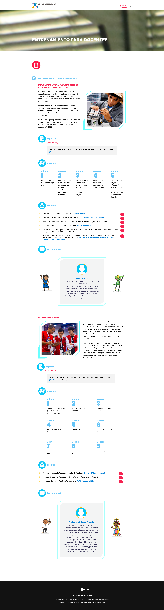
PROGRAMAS (84, 6)
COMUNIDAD (94, 6)
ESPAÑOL (114, 2)
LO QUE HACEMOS (113, 6)
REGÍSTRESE (120, 2)
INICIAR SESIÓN (128, 2)
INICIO (77, 6)
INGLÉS (108, 2)
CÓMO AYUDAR (102, 6)
